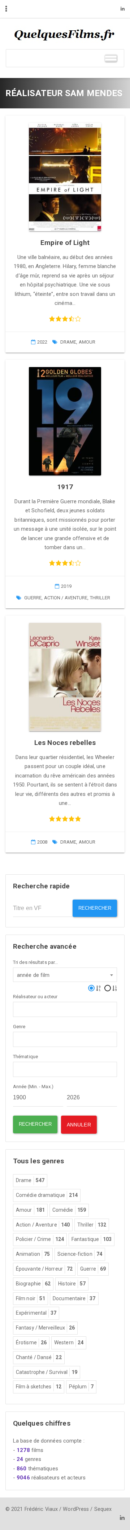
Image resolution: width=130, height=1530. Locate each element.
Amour (87, 342)
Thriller (100, 597)
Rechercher (94, 908)
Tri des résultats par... (35, 962)
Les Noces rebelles (65, 742)
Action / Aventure (66, 597)
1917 (65, 487)
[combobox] (65, 974)
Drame (68, 342)
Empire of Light (65, 242)
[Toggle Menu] (111, 58)
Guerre (33, 597)
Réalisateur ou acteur (35, 996)
